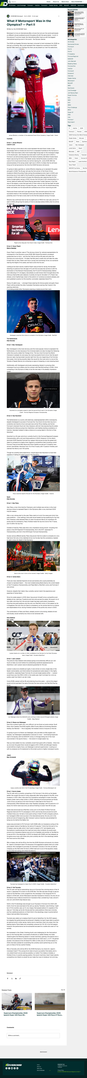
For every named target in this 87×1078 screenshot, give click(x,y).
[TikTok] (15, 1068)
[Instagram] (6, 1068)
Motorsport (10, 973)
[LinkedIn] (17, 1068)
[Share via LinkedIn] (16, 978)
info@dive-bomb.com (62, 1065)
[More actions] (59, 16)
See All (63, 990)
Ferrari (76, 158)
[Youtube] (12, 1068)
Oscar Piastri (72, 165)
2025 (81, 128)
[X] (9, 1068)
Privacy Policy (61, 1070)
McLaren (81, 138)
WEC (78, 151)
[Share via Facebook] (7, 978)
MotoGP (71, 141)
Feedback (60, 1067)
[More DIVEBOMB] (50, 1070)
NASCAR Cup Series (74, 168)
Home (38, 1064)
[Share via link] (20, 978)
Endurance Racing (74, 155)
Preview (79, 131)
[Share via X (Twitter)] (12, 978)
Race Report (72, 161)
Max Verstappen (79, 145)
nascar (71, 145)
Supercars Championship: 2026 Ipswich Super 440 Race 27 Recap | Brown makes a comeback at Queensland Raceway (49, 1014)
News (77, 141)
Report (80, 148)
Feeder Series (72, 138)
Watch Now (39, 1068)
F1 (69, 128)
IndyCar (75, 128)
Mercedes (71, 151)
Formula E (71, 131)
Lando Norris (72, 148)
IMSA (70, 158)
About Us (39, 1066)
